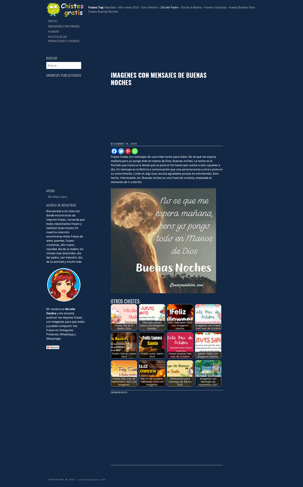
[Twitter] (121, 151)
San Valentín (149, 7)
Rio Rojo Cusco (57, 197)
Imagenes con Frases (64, 26)
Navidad (110, 7)
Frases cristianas (215, 7)
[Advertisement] (172, 42)
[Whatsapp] (135, 151)
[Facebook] (114, 151)
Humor (53, 32)
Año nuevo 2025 (128, 7)
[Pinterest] (128, 151)
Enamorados (119, 392)
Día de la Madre (191, 7)
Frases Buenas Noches (103, 12)
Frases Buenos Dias (242, 7)
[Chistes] (65, 16)
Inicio (52, 21)
